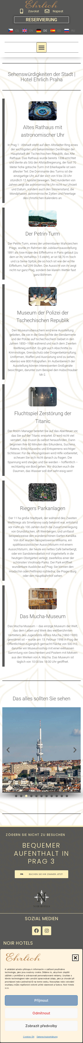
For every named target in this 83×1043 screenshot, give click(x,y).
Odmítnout (41, 1013)
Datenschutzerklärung (47, 1036)
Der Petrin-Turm (42, 234)
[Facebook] (36, 930)
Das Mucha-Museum (43, 616)
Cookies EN (28, 1036)
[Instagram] (46, 930)
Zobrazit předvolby (41, 1026)
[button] (75, 957)
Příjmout (41, 1000)
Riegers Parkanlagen (42, 508)
